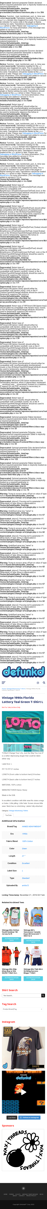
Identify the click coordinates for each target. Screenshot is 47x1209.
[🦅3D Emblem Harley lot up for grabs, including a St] (23, 1048)
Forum (11, 1194)
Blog (41, 1194)
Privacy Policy (31, 1196)
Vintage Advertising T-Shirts (16, 689)
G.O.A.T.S (17, 1194)
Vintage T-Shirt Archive (30, 1194)
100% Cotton (27, 841)
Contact (22, 1196)
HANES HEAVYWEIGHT (31, 826)
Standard (25, 878)
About (15, 1196)
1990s (24, 834)
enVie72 (25, 885)
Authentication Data (11, 939)
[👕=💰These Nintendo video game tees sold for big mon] (23, 1092)
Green (24, 849)
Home (4, 689)
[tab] (8, 815)
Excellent (25, 863)
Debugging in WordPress (33, 74)
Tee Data (8, 815)
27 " (23, 856)
